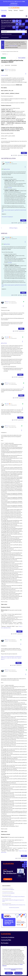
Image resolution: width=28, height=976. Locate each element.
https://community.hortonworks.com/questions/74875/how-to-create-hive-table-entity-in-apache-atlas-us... (11, 658)
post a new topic (13, 45)
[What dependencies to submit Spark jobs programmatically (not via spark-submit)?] (26, 227)
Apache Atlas (7, 65)
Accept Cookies (18, 973)
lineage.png (3, 75)
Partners (16, 10)
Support (21, 10)
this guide (10, 187)
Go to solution (21, 57)
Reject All (9, 973)
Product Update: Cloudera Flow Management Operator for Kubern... (13, 901)
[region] (13, 960)
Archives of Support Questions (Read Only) (10, 51)
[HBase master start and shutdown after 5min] (1, 227)
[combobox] (14, 34)
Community (4, 10)
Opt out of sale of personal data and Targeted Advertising (13, 969)
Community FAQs (6, 940)
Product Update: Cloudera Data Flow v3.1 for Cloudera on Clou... (14, 904)
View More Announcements (14, 907)
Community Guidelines (7, 937)
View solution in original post (7, 216)
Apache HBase (14, 65)
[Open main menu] (26, 16)
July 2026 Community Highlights (8, 889)
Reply (23, 152)
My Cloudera (4, 943)
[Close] (24, 947)
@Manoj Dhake (7, 169)
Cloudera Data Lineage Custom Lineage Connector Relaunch (13, 896)
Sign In (3, 15)
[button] (26, 73)
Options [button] (4, 54)
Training (10, 10)
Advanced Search (5, 37)
